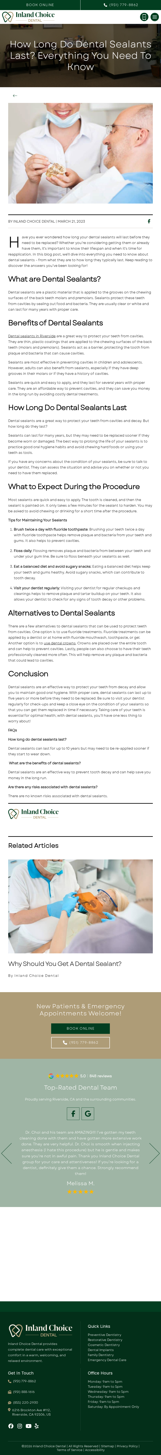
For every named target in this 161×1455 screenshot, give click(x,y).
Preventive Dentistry (104, 1335)
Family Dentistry (101, 1355)
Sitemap (107, 1446)
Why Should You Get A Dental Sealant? (65, 963)
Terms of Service (69, 1450)
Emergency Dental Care (107, 1360)
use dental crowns (60, 643)
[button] (40, 5)
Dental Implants (101, 1350)
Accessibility (95, 1450)
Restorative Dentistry (105, 1340)
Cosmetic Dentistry (104, 1345)
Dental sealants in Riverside (32, 336)
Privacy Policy (127, 1446)
